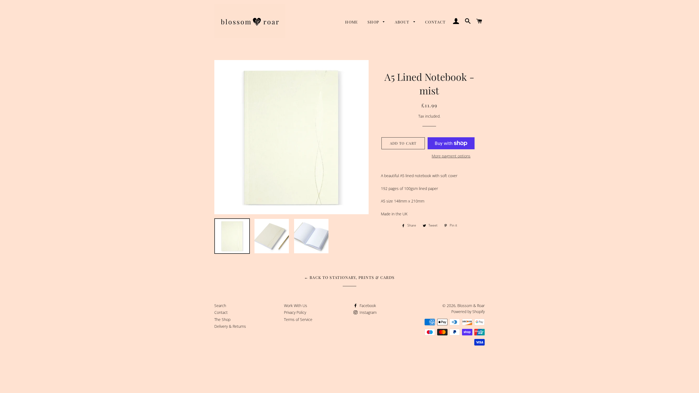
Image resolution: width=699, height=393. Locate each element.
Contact (435, 22)
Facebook (367, 305)
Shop (374, 22)
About (403, 22)
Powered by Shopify (468, 311)
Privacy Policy (295, 312)
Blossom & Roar (471, 305)
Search (220, 305)
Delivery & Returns (230, 326)
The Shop (222, 319)
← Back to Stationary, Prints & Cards (349, 277)
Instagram (368, 312)
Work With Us (295, 305)
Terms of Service (298, 319)
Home (351, 22)
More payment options (451, 156)
